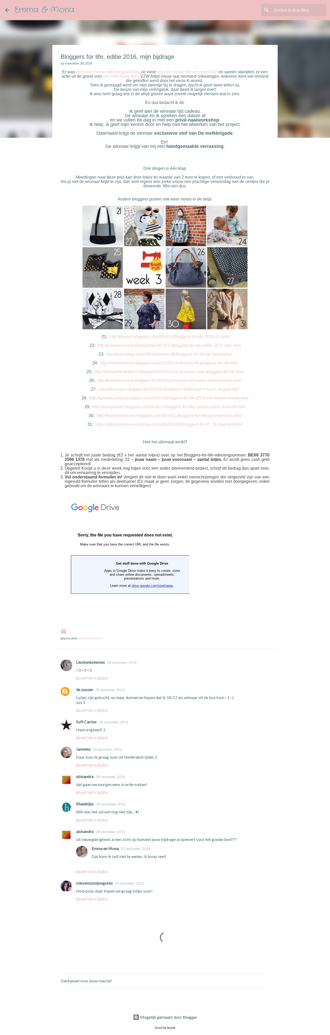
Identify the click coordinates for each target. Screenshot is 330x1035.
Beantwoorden (92, 678)
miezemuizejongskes (94, 882)
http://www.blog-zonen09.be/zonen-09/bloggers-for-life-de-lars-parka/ (169, 354)
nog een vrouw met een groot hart (187, 72)
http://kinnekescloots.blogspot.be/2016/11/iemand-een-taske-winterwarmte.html (169, 380)
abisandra (85, 776)
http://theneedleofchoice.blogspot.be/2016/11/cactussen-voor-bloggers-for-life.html (169, 372)
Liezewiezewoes (90, 662)
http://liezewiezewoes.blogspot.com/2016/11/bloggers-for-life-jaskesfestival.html (168, 415)
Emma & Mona (44, 10)
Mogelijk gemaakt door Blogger (168, 1017)
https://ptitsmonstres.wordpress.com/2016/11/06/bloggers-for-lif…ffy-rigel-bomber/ (169, 424)
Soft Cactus (86, 721)
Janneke (83, 749)
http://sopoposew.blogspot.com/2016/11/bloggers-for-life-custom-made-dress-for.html (169, 407)
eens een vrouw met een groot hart (107, 72)
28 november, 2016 (121, 662)
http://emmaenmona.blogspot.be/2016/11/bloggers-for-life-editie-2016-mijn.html (169, 345)
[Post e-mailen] (64, 633)
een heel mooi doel (120, 76)
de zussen (84, 689)
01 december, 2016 (135, 849)
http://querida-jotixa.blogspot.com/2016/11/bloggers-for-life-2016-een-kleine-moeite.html (169, 398)
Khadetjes (85, 803)
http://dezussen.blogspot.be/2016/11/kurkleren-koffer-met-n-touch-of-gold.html (168, 389)
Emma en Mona (105, 848)
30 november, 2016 (110, 804)
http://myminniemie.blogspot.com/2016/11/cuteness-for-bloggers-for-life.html (168, 363)
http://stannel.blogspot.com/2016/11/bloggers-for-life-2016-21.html (169, 336)
